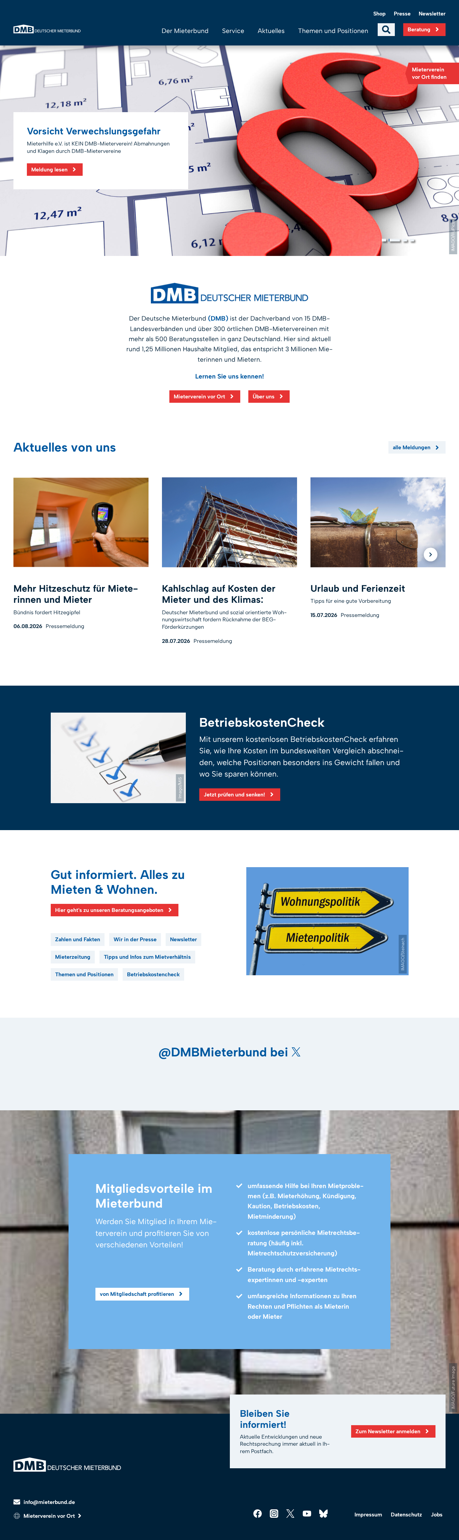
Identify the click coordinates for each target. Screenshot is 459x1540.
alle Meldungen (411, 447)
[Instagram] (274, 1513)
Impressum (368, 1514)
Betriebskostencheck (153, 974)
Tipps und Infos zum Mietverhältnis (147, 957)
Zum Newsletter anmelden (388, 1431)
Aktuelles (271, 31)
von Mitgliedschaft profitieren (137, 1294)
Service (233, 31)
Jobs (437, 1514)
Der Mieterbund (185, 31)
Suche (386, 29)
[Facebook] (257, 1513)
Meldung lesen (49, 169)
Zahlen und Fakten (77, 939)
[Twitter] (290, 1513)
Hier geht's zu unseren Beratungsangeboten (109, 910)
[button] (384, 240)
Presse (402, 13)
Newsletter (432, 13)
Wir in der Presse (135, 939)
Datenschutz (406, 1514)
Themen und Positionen (333, 31)
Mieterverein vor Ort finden (429, 73)
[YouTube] (307, 1513)
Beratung (419, 29)
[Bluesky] (323, 1513)
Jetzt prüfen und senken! (234, 794)
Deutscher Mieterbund (47, 29)
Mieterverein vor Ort (199, 396)
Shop (379, 13)
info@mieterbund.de (49, 1502)
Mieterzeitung (72, 957)
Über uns (264, 396)
